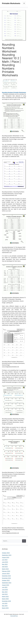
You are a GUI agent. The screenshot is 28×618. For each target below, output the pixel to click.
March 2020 (5, 598)
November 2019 (6, 601)
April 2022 (5, 594)
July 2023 (4, 559)
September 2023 (6, 555)
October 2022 (6, 580)
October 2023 (6, 553)
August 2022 (5, 585)
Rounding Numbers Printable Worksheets (14, 92)
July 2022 (4, 587)
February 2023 (6, 571)
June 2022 (5, 589)
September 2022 (6, 582)
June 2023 (5, 562)
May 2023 (5, 564)
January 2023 (6, 573)
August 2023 (5, 557)
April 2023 (5, 566)
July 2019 (4, 603)
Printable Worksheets (11, 3)
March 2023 (5, 569)
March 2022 (5, 596)
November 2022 (6, 578)
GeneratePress (14, 616)
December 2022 (6, 576)
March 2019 (5, 608)
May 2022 (4, 592)
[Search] (24, 541)
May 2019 (4, 605)
